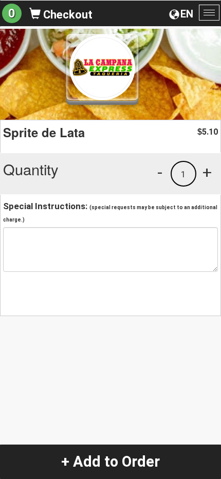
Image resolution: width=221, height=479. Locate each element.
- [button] (159, 172)
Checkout (67, 14)
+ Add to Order (110, 461)
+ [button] (207, 172)
